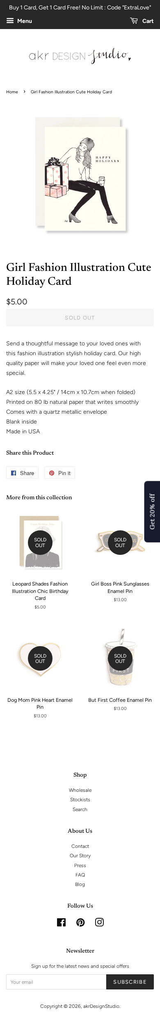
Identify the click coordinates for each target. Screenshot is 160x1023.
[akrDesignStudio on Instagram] (99, 924)
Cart (147, 21)
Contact (80, 846)
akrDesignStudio (101, 1006)
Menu (24, 21)
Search (80, 809)
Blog (80, 884)
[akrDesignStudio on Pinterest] (80, 924)
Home (12, 92)
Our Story (80, 856)
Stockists (80, 799)
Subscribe (130, 982)
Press (80, 865)
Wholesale (80, 790)
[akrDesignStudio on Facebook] (61, 924)
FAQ (80, 875)
